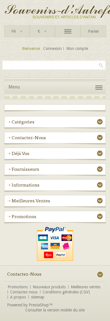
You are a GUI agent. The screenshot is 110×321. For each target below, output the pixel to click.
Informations (25, 185)
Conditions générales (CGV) (66, 292)
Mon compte (77, 48)
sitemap (37, 297)
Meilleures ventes (31, 200)
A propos (18, 297)
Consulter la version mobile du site (55, 310)
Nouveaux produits (49, 287)
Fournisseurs (25, 169)
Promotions (24, 216)
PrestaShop (39, 305)
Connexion (52, 48)
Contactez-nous (24, 292)
